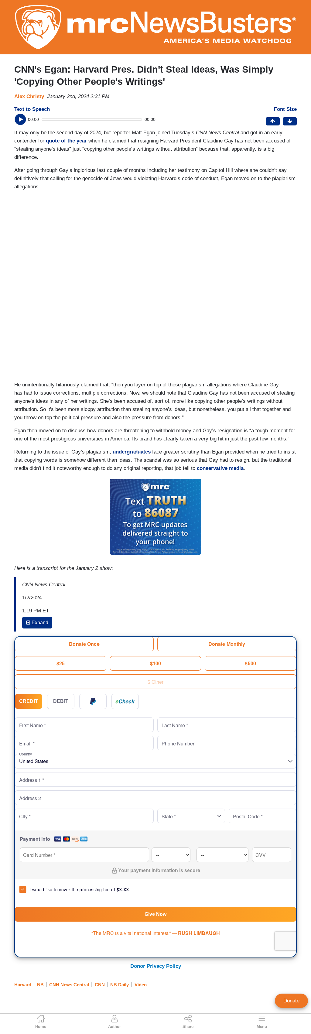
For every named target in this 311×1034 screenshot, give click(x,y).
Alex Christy (29, 96)
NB (40, 984)
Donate (291, 1001)
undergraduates (132, 452)
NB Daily (119, 984)
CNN (100, 984)
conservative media (220, 468)
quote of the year (66, 141)
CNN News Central (69, 984)
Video (141, 984)
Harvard (22, 984)
